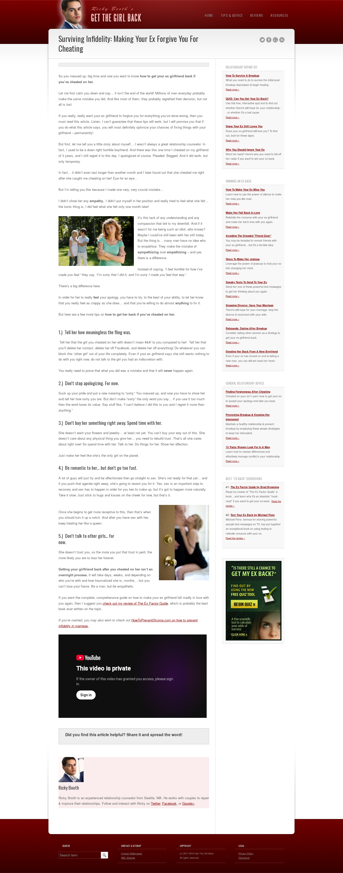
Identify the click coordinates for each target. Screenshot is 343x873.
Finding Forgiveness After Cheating (248, 391)
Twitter (262, 40)
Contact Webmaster (131, 853)
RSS (281, 40)
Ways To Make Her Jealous (243, 259)
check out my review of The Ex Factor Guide (135, 603)
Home (209, 15)
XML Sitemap (128, 857)
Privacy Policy (246, 853)
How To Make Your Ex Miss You (245, 189)
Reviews (256, 15)
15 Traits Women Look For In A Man (248, 447)
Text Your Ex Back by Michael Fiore (253, 515)
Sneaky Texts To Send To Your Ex (246, 282)
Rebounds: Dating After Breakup (246, 328)
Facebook (268, 40)
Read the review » (235, 538)
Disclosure (244, 857)
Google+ (188, 803)
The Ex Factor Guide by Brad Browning (255, 487)
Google (275, 40)
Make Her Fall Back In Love (243, 212)
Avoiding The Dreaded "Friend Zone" (248, 236)
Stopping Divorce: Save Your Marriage (249, 305)
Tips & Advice (232, 15)
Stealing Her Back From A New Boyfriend (252, 351)
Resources (279, 15)
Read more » (232, 89)
